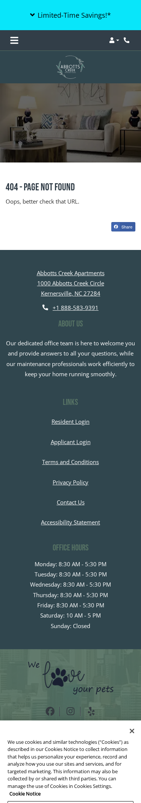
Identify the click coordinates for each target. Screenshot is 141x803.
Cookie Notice (25, 777)
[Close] (132, 714)
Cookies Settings (70, 792)
